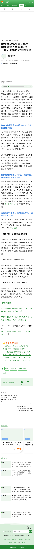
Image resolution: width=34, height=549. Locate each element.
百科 (26, 6)
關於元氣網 (7, 539)
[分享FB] (4, 9)
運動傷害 (13, 228)
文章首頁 (16, 542)
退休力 (10, 542)
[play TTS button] (8, 86)
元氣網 (6, 40)
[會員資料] (29, 2)
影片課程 (4, 439)
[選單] (32, 2)
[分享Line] (12, 9)
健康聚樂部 (14, 539)
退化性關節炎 (10, 204)
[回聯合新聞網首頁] (2, 2)
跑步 (15, 91)
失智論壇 (14, 6)
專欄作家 (22, 542)
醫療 (21, 6)
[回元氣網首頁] (6, 2)
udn (2, 40)
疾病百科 (27, 539)
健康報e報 (8, 532)
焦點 (2, 6)
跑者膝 (27, 174)
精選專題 (21, 539)
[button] (31, 5)
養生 (8, 6)
